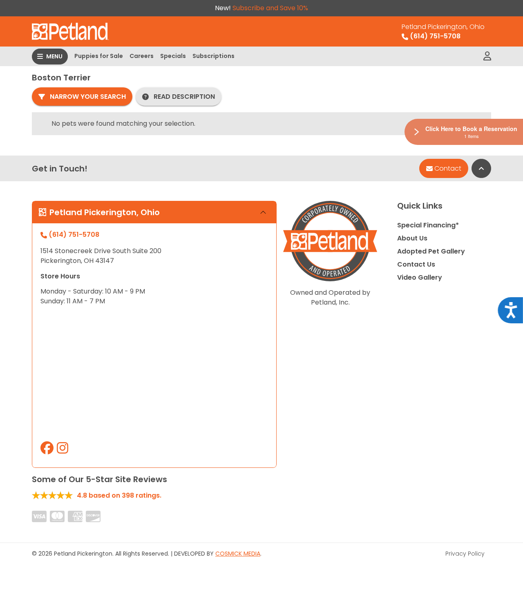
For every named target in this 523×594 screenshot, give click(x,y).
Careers (142, 56)
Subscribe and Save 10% (270, 8)
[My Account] (487, 56)
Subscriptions (213, 56)
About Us (412, 238)
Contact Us (416, 264)
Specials (173, 56)
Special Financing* (428, 225)
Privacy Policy (465, 554)
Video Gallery (419, 277)
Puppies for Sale (98, 56)
